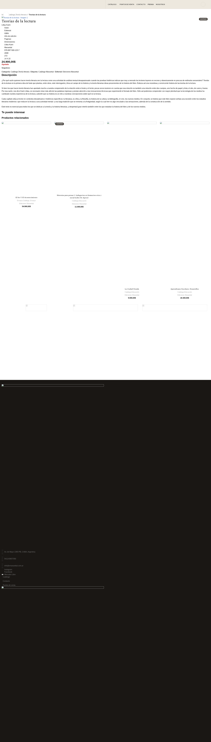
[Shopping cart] (208, 4)
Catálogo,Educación (79, 201)
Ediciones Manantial (71, 72)
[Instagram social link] (17, 68)
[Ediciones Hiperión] (105, 307)
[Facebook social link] (12, 68)
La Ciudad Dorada (132, 289)
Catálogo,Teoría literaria (17, 15)
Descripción (9, 74)
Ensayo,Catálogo (23, 200)
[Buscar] (198, 4)
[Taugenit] (36, 307)
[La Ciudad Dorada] (132, 204)
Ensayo (33, 200)
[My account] (203, 4)
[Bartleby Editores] (174, 307)
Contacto (6, 581)
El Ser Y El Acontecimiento (26, 197)
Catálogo (6, 577)
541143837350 (10, 559)
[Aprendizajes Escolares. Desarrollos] (184, 204)
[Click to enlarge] (6, 14)
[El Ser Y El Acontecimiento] (26, 158)
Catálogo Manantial (46, 72)
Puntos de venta (9, 585)
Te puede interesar (13, 112)
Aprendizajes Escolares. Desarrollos (185, 289)
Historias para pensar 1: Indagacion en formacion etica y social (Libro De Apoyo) (79, 196)
